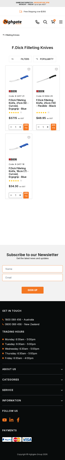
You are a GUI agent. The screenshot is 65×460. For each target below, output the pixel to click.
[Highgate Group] (12, 22)
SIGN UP (32, 290)
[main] (32, 133)
